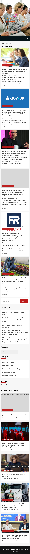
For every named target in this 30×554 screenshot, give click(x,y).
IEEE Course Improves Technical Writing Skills (14, 313)
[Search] (27, 38)
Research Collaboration (8, 147)
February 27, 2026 (12, 418)
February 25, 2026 (12, 478)
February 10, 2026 (12, 75)
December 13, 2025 (12, 155)
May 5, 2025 (10, 242)
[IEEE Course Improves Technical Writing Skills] (15, 402)
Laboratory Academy (8, 365)
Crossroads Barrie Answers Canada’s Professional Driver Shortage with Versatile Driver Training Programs (15, 332)
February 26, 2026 (12, 449)
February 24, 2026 (12, 509)
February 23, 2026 (12, 540)
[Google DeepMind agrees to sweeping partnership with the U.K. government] (15, 139)
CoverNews (24, 549)
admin (5, 75)
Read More (4, 86)
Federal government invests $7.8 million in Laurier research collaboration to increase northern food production (15, 280)
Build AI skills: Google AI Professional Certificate (13, 326)
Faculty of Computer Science (10, 362)
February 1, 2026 (11, 118)
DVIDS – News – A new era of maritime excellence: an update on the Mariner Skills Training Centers (14, 320)
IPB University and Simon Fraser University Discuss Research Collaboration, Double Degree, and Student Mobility (14, 340)
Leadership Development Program (12, 369)
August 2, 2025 (11, 198)
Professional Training (8, 65)
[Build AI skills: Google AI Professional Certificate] (15, 463)
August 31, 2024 (11, 284)
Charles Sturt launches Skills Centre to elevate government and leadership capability (14, 71)
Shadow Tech (5, 385)
